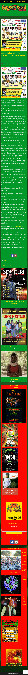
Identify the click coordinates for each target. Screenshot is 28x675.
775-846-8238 (14, 387)
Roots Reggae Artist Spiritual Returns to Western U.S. (14, 302)
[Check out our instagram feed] (15, 255)
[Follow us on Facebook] (12, 255)
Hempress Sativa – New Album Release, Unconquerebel (14, 378)
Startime (5, 260)
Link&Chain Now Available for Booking (14, 347)
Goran (4, 62)
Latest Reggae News (8, 63)
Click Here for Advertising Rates (14, 535)
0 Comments (19, 63)
